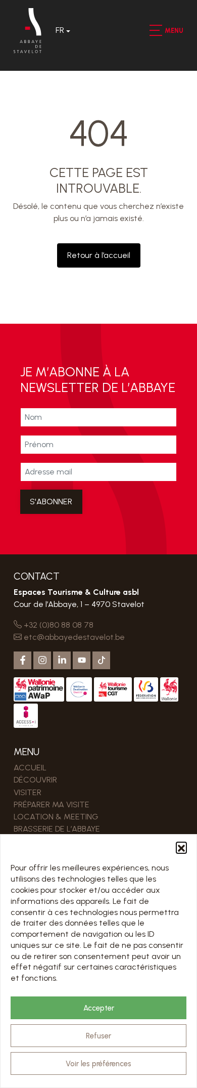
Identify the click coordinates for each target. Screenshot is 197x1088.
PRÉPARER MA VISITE (51, 804)
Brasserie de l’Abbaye (57, 829)
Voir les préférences (98, 1063)
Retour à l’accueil (98, 255)
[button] (181, 847)
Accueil (30, 767)
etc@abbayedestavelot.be (73, 637)
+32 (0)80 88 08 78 (57, 625)
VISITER (27, 792)
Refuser (98, 1035)
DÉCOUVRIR (35, 780)
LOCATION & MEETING (56, 816)
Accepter (98, 1008)
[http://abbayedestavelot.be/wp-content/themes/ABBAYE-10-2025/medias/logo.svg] (27, 30)
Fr (60, 30)
